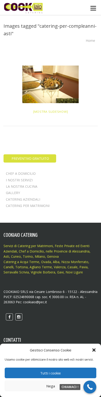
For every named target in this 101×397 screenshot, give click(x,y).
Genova (53, 256)
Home (90, 40)
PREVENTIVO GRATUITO (30, 158)
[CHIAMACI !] (89, 387)
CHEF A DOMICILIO (21, 173)
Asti (6, 256)
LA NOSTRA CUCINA (21, 186)
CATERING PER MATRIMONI (28, 205)
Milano (40, 256)
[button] (94, 350)
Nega (50, 386)
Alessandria (80, 251)
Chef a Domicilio (31, 251)
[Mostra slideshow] (50, 111)
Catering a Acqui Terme (21, 262)
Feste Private (64, 246)
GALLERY (13, 193)
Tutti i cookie (50, 373)
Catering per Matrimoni (35, 246)
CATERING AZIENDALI (23, 199)
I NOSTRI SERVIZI (19, 180)
